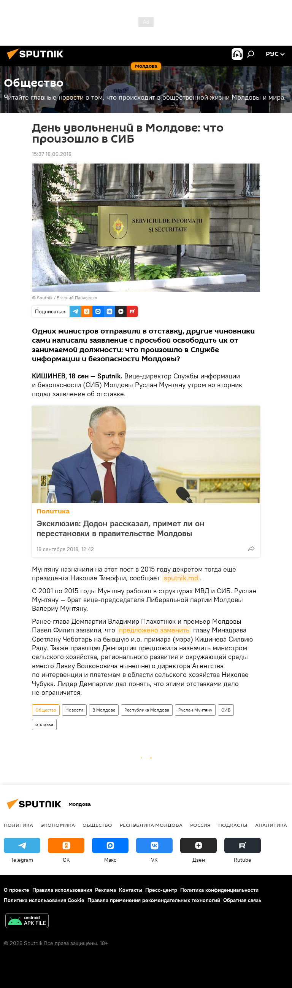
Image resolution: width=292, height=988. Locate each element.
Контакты (130, 889)
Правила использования (62, 889)
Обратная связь (242, 900)
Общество (45, 710)
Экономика (58, 824)
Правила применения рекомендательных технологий (153, 900)
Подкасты (233, 824)
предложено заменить (154, 630)
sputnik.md (181, 577)
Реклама (105, 889)
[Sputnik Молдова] (37, 60)
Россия (200, 824)
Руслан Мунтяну (195, 710)
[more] (251, 548)
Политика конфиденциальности (219, 889)
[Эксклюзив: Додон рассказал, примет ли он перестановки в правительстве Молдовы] (146, 454)
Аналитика (271, 824)
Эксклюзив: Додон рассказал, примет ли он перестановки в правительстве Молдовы (120, 528)
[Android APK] (27, 921)
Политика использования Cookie (44, 900)
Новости (74, 710)
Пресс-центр (161, 889)
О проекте (16, 889)
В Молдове (103, 710)
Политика (53, 511)
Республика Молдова (146, 710)
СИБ (225, 710)
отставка (44, 724)
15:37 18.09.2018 (51, 154)
